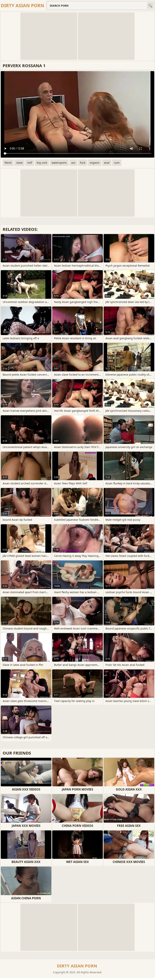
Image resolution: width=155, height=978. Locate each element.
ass (73, 162)
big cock (42, 162)
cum (116, 162)
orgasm (94, 162)
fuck (82, 162)
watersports (59, 162)
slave (19, 162)
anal (106, 162)
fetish (8, 162)
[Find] (150, 5)
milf (29, 162)
